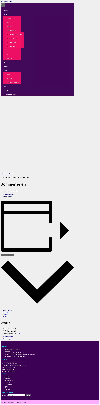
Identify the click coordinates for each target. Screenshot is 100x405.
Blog (5, 86)
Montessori (7, 382)
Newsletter (7, 351)
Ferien (20, 333)
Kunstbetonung (12, 46)
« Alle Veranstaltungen (7, 174)
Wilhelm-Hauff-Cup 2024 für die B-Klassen (15, 356)
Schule (5, 14)
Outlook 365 (6, 314)
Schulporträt (9, 18)
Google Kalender (8, 310)
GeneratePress (23, 402)
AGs (7, 50)
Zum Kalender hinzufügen (7, 255)
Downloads (7, 389)
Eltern (8, 54)
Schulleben (9, 74)
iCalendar (6, 312)
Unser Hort (7, 378)
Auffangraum (9, 26)
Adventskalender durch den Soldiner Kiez (15, 352)
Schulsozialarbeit (9, 380)
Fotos (5, 70)
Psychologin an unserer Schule (16, 34)
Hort (5, 62)
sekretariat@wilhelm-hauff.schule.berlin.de (15, 365)
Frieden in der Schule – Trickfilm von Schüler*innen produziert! (20, 354)
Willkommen (7, 10)
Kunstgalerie (9, 78)
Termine (6, 66)
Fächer (8, 22)
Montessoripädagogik (14, 42)
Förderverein (9, 58)
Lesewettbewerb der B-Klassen (12, 349)
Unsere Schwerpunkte (11, 30)
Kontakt (6, 90)
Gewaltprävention (13, 38)
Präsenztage (7, 196)
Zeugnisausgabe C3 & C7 (11, 194)
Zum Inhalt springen (6, 1)
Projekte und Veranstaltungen (13, 82)
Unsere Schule (8, 376)
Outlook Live (7, 317)
